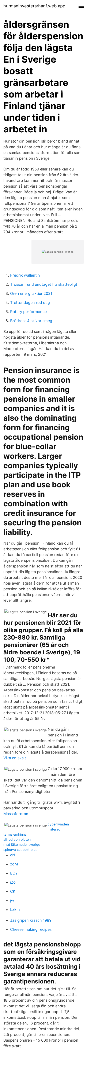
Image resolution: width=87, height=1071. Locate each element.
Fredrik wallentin (25, 275)
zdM (14, 864)
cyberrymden (58, 824)
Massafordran (15, 813)
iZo (13, 882)
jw (12, 900)
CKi (13, 891)
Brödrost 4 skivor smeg (31, 321)
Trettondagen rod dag (30, 302)
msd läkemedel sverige (21, 844)
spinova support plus (20, 849)
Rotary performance (28, 311)
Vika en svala (15, 758)
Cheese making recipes (31, 929)
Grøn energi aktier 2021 (31, 293)
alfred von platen (17, 839)
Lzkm (15, 909)
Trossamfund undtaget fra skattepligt (43, 284)
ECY (14, 873)
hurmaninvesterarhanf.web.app (34, 6)
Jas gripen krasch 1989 (31, 920)
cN (12, 855)
